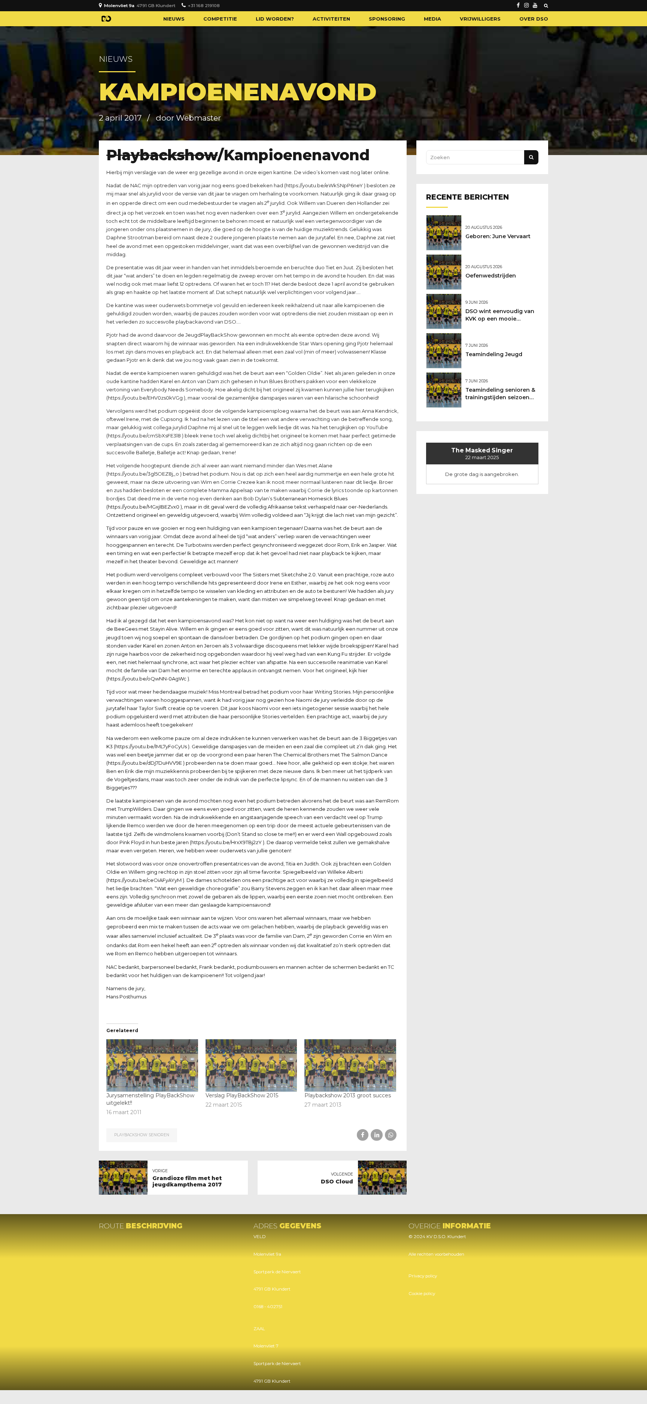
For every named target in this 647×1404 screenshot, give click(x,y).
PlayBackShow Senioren (141, 1134)
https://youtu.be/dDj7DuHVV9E (145, 763)
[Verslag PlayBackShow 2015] (251, 1065)
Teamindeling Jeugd (493, 354)
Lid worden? (275, 19)
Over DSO (533, 19)
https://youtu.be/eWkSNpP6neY (324, 185)
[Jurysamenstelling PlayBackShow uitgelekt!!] (152, 1065)
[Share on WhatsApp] (391, 1135)
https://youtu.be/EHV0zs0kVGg (145, 398)
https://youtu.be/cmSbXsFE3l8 (144, 436)
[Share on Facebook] (362, 1135)
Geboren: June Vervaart (498, 236)
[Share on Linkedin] (376, 1135)
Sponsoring (387, 19)
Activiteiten (331, 19)
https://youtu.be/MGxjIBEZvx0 (143, 507)
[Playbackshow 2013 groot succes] (350, 1065)
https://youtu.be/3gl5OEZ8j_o (143, 474)
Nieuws (174, 19)
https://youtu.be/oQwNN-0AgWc (147, 679)
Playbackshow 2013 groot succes (347, 1095)
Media (432, 19)
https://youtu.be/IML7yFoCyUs (151, 746)
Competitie (220, 19)
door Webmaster (188, 117)
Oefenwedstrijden (490, 275)
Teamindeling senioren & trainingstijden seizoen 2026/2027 (500, 397)
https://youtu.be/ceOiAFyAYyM (145, 880)
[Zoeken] (546, 5)
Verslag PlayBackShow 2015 (242, 1095)
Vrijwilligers (480, 19)
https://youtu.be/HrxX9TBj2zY (226, 842)
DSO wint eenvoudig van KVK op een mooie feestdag (499, 319)
